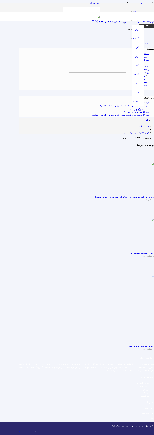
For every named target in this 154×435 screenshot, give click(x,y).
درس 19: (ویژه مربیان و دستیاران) (142, 253)
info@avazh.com (148, 413)
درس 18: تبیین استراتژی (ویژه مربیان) (141, 346)
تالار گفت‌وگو (144, 396)
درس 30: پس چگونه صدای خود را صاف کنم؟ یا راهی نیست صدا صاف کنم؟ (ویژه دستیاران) (124, 197)
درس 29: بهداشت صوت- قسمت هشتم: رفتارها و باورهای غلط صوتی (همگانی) (120, 115)
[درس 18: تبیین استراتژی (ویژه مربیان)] (97, 342)
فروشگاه (146, 393)
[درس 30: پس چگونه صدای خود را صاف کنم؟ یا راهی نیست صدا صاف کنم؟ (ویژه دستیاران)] (139, 192)
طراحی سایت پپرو (25, 431)
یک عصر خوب (144, 386)
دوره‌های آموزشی (142, 383)
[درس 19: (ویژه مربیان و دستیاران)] (139, 249)
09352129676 (149, 408)
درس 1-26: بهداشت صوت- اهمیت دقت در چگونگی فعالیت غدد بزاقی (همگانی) (120, 106)
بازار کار (146, 389)
